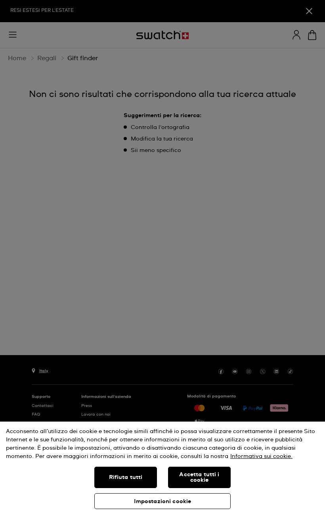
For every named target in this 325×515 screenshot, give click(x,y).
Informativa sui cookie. (261, 456)
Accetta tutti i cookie (199, 477)
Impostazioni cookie (162, 501)
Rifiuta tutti (126, 477)
